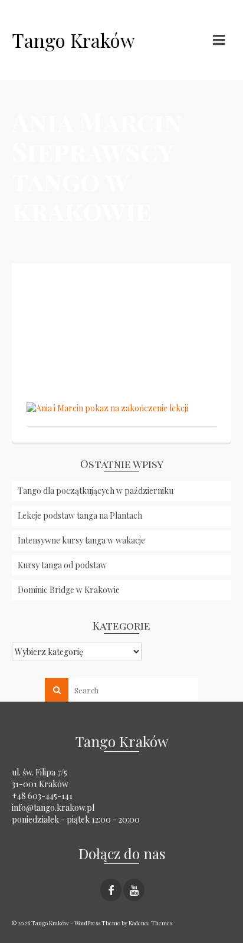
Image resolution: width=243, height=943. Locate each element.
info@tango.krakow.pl (53, 807)
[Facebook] (110, 890)
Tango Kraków (73, 40)
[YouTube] (134, 890)
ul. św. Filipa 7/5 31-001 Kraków (40, 778)
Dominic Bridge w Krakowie (69, 589)
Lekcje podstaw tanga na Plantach (80, 515)
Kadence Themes (150, 923)
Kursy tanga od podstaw (62, 565)
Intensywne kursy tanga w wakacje (81, 540)
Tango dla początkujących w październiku (95, 490)
